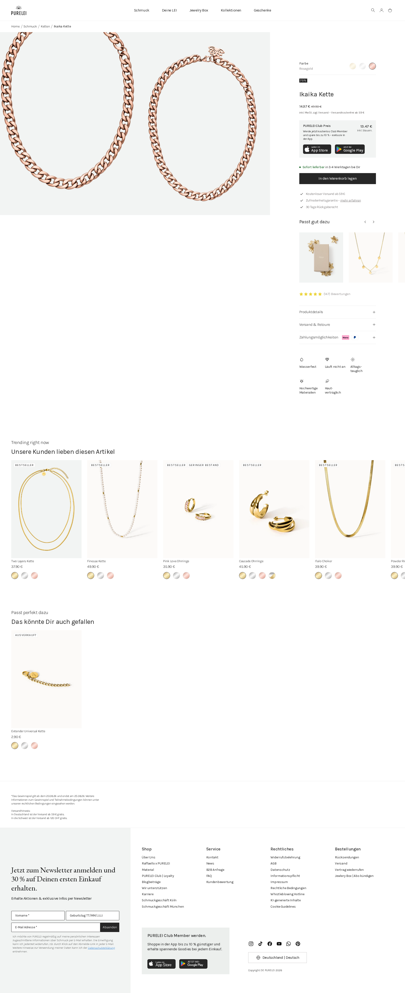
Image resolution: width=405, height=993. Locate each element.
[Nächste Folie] (373, 222)
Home (15, 26)
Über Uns (148, 857)
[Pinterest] (298, 944)
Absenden (110, 927)
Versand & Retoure (314, 324)
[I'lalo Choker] (350, 509)
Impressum (279, 882)
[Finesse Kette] (122, 509)
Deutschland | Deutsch (280, 957)
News (210, 863)
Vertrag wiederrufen (349, 870)
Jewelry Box (198, 10)
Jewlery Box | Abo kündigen (354, 876)
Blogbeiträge (151, 882)
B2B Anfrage (215, 870)
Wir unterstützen (154, 888)
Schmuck (141, 10)
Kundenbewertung (219, 882)
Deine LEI (169, 10)
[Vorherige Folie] (365, 222)
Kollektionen (231, 10)
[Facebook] (270, 944)
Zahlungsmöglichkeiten (318, 337)
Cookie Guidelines (283, 907)
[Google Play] (193, 964)
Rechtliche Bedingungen (288, 888)
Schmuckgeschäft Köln (159, 900)
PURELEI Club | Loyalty (158, 876)
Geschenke (262, 10)
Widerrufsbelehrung (285, 857)
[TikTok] (260, 944)
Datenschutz (280, 870)
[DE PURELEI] (18, 10)
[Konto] (381, 10)
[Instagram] (251, 944)
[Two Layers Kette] (46, 509)
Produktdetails (311, 312)
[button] (373, 10)
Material (148, 870)
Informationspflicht (285, 876)
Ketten (45, 26)
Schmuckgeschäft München (163, 907)
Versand (341, 863)
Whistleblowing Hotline (287, 894)
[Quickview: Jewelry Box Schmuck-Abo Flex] (321, 257)
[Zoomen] (67, 123)
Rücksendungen (347, 857)
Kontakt (212, 857)
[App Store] (161, 964)
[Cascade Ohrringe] (274, 509)
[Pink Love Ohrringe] (198, 509)
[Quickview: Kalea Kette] (371, 257)
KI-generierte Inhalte (285, 900)
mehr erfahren (350, 200)
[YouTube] (279, 944)
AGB (273, 863)
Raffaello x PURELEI (156, 863)
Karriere (148, 894)
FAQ (209, 876)
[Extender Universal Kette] (46, 679)
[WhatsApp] (288, 944)
